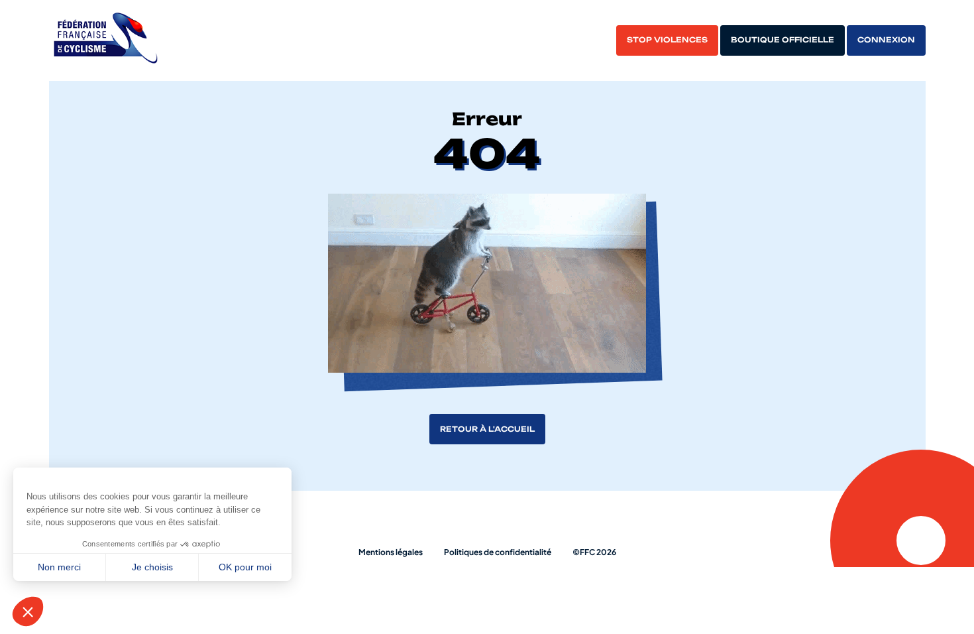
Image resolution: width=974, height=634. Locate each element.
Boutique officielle (782, 39)
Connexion (886, 39)
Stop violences (667, 39)
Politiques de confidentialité (497, 552)
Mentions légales (390, 552)
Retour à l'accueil (487, 429)
